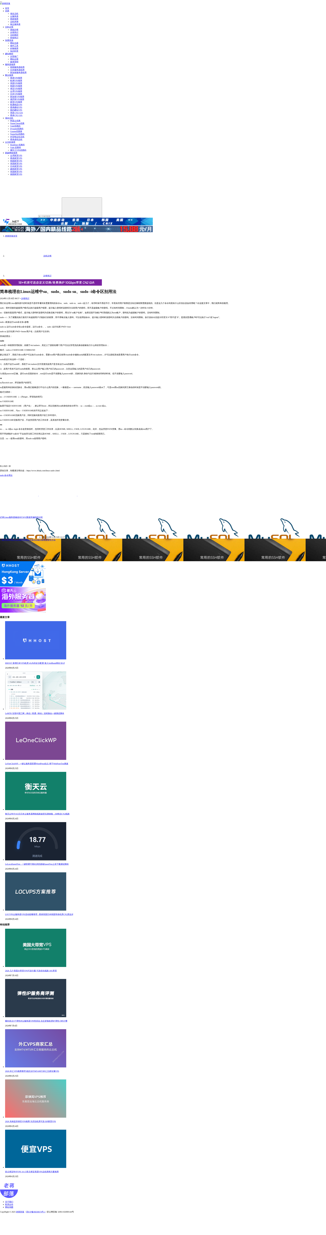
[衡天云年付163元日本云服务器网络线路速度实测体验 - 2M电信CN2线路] (35, 809)
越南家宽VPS (16, 169)
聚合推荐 (9, 75)
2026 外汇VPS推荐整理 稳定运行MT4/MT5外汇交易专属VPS (32, 1071)
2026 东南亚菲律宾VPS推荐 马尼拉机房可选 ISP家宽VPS (30, 1121)
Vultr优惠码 (15, 126)
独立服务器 (15, 24)
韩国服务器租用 (17, 67)
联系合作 (9, 1204)
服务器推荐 (10, 64)
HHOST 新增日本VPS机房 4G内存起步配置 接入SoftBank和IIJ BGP (35, 663)
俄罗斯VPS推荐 (17, 99)
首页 (7, 8)
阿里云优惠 (15, 121)
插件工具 (14, 46)
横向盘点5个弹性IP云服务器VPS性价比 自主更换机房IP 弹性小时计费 (36, 1021)
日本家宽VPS (16, 166)
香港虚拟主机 (16, 139)
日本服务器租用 (17, 70)
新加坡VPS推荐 (17, 97)
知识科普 (14, 51)
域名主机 (14, 13)
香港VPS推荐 (16, 78)
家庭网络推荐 (11, 153)
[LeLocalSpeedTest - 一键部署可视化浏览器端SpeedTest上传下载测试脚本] (35, 860)
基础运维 (14, 30)
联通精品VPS (16, 105)
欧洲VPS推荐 (16, 80)
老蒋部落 (20, 1212)
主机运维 (9, 27)
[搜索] (82, 207)
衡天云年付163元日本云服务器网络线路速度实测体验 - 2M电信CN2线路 (37, 814)
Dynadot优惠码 (16, 129)
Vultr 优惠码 (15, 147)
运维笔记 (14, 32)
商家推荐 (14, 19)
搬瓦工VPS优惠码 (18, 150)
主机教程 (14, 35)
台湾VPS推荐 (16, 91)
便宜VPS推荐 (16, 88)
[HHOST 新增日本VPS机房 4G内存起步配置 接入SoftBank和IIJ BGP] (35, 659)
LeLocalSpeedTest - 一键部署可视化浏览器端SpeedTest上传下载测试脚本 (37, 864)
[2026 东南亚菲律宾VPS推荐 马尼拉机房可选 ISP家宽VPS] (35, 1117)
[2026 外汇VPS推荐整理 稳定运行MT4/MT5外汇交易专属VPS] (35, 1067)
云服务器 (14, 16)
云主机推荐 (10, 142)
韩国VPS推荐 (16, 86)
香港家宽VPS (16, 158)
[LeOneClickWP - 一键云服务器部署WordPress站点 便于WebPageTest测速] (35, 759)
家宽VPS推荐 (16, 102)
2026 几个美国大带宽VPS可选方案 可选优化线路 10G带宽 (31, 971)
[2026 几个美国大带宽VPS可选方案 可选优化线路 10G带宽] (35, 966)
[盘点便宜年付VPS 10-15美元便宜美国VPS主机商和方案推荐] (35, 1167)
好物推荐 (14, 48)
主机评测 (14, 22)
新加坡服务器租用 (18, 72)
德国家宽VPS (16, 174)
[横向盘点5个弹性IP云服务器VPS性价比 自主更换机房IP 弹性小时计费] (35, 1016)
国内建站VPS (16, 110)
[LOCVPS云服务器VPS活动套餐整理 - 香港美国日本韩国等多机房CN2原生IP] (35, 910)
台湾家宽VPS (16, 155)
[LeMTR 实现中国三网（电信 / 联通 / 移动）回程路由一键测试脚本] (35, 709)
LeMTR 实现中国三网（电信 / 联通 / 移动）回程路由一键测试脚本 (34, 713)
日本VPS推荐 (16, 94)
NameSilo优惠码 (17, 134)
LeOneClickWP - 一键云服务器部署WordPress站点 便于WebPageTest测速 (36, 764)
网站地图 (9, 1207)
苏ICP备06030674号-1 (35, 1212)
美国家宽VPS (16, 163)
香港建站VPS (16, 107)
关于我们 (9, 1202)
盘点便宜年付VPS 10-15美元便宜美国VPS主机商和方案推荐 (32, 1172)
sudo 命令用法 (6, 475)
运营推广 (14, 56)
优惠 (7, 11)
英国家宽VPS (16, 171)
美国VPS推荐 (16, 83)
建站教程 (9, 54)
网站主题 (14, 43)
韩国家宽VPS (16, 161)
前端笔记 (14, 38)
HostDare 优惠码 (17, 145)
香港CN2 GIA (16, 115)
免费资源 (9, 40)
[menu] (1, 1)
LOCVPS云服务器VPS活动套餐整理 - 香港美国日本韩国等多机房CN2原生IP (39, 914)
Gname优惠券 (16, 131)
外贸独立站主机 (17, 137)
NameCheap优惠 (17, 123)
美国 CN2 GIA (16, 113)
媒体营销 (14, 62)
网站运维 (14, 59)
